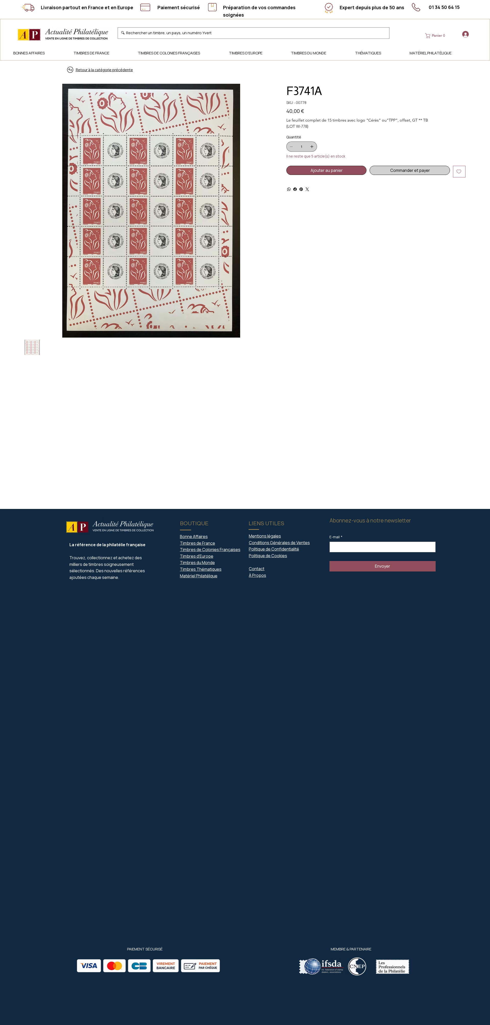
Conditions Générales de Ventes (279, 542)
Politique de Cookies (268, 555)
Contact (256, 568)
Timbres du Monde (197, 562)
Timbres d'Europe (196, 556)
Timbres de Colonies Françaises (210, 549)
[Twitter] (307, 189)
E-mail (335, 536)
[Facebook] (295, 189)
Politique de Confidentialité (274, 549)
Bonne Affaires (194, 536)
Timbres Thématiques (201, 569)
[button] (436, 35)
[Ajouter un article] (312, 146)
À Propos (257, 575)
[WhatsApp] (288, 189)
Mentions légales (265, 536)
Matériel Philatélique (198, 576)
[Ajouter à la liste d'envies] (459, 171)
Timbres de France (197, 543)
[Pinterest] (301, 189)
